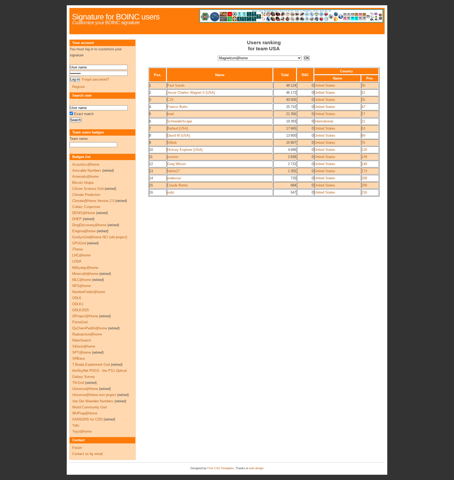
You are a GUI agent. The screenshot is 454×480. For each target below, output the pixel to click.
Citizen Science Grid (88, 189)
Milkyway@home (85, 268)
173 (364, 171)
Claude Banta (177, 185)
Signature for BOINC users (115, 16)
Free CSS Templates (220, 468)
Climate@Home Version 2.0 (93, 201)
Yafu (75, 425)
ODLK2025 (80, 310)
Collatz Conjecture (86, 207)
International (323, 121)
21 (363, 121)
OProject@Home (85, 316)
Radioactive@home (87, 334)
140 (364, 164)
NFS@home (81, 286)
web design (256, 468)
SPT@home (81, 352)
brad (170, 114)
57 (363, 114)
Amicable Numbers (86, 170)
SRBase (78, 358)
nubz (170, 192)
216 (364, 192)
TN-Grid (78, 383)
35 (363, 100)
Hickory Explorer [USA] (185, 150)
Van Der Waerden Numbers (92, 401)
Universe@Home (85, 389)
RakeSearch (81, 340)
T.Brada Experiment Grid (91, 365)
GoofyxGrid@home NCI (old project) (99, 237)
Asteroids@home (85, 177)
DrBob (172, 143)
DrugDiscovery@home (89, 225)
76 (363, 143)
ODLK (76, 298)
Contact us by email (87, 454)
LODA (76, 261)
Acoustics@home (85, 164)
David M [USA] (178, 135)
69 (363, 135)
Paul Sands (176, 85)
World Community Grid (89, 407)
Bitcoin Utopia (83, 183)
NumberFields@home (88, 292)
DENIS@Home (83, 213)
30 (363, 85)
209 (364, 185)
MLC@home (81, 280)
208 (364, 178)
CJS (170, 100)
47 (363, 107)
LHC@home (81, 255)
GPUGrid (79, 243)
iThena (77, 249)
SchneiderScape (179, 121)
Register (78, 87)
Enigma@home (84, 231)
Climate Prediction (86, 195)
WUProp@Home (84, 413)
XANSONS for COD (87, 419)
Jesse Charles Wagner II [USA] (191, 93)
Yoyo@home (82, 431)
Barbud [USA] (177, 128)
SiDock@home (83, 346)
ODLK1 (77, 304)
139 (364, 157)
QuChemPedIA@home (89, 328)
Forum (77, 448)
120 (364, 150)
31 (363, 93)
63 (363, 128)
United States (324, 85)
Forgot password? (95, 79)
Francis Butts (177, 107)
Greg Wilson (176, 164)
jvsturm (172, 157)
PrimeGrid (79, 322)
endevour (174, 178)
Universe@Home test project (94, 395)
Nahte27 (173, 171)
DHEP (77, 219)
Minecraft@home (85, 274)
